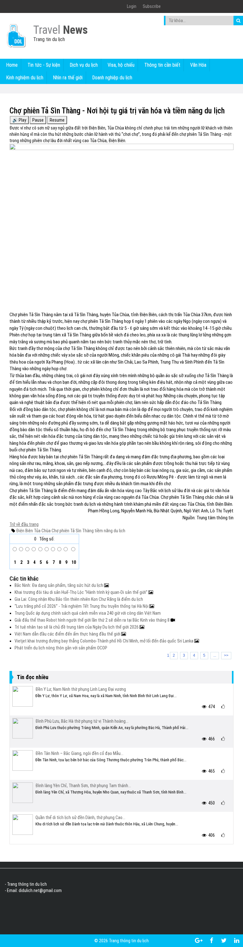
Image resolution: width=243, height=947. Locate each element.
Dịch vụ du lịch (84, 65)
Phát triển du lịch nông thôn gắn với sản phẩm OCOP (61, 647)
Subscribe (152, 6)
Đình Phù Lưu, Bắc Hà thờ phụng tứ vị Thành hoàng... (81, 721)
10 (73, 562)
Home (12, 65)
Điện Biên (24, 530)
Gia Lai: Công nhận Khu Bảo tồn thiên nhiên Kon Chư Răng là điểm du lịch (79, 599)
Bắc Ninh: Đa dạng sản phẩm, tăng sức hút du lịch (59, 585)
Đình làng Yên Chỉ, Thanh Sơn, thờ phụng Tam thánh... (83, 785)
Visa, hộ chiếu (121, 65)
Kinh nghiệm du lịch (24, 78)
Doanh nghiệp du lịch (112, 78)
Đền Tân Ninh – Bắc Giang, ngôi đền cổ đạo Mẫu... (79, 753)
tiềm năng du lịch (109, 530)
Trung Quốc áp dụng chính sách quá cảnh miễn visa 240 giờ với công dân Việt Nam (88, 613)
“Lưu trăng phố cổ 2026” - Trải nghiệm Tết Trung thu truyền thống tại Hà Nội (82, 606)
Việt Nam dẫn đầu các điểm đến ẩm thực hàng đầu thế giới (68, 633)
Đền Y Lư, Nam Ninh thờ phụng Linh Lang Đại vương (80, 689)
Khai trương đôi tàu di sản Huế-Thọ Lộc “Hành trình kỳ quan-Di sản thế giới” (81, 592)
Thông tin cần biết (162, 65)
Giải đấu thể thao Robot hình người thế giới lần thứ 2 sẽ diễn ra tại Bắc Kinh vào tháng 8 (93, 620)
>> (226, 655)
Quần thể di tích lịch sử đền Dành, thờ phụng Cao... (80, 817)
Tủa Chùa (42, 530)
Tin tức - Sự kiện (44, 65)
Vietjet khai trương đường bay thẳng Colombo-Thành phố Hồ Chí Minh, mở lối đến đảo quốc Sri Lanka (104, 640)
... (214, 655)
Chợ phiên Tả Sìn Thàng (72, 530)
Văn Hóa (198, 65)
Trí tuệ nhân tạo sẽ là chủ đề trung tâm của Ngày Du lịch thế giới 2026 (77, 627)
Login (131, 6)
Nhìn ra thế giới (68, 78)
